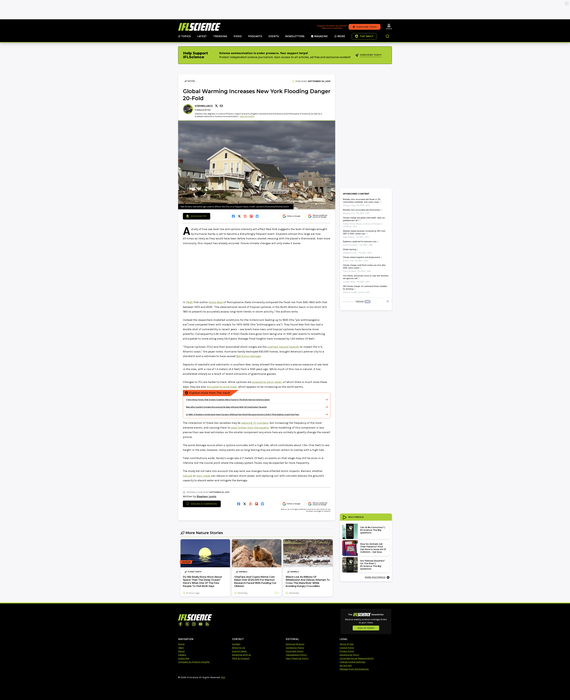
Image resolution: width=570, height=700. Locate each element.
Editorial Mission (295, 644)
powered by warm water (267, 382)
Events (274, 36)
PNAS (189, 302)
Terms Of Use (346, 644)
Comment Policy (294, 651)
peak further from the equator (250, 427)
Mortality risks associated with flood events (361, 210)
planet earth (194, 572)
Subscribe (183, 658)
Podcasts (255, 36)
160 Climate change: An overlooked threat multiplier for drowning (365, 287)
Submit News (239, 651)
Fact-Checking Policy (297, 658)
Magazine (321, 36)
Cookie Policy (347, 647)
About (181, 651)
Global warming (349, 249)
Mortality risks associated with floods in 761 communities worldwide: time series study (362, 200)
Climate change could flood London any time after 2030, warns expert (364, 266)
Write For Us (238, 647)
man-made (203, 475)
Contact (236, 644)
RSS (223, 677)
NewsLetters (294, 36)
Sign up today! (365, 628)
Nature (191, 81)
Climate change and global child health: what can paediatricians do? (364, 219)
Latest (202, 36)
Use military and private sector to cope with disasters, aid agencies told (366, 277)
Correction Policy (295, 647)
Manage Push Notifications (354, 669)
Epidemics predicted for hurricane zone (359, 241)
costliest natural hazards (283, 346)
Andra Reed (216, 302)
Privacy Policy (347, 651)
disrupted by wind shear (222, 386)
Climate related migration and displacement (361, 257)
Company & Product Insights (194, 661)
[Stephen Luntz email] (221, 106)
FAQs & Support (241, 658)
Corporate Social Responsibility (357, 658)
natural (187, 475)
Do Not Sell (346, 665)
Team (181, 647)
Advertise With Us (241, 654)
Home (181, 644)
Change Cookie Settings (352, 661)
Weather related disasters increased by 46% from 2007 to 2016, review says (364, 232)
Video (238, 36)
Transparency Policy (296, 654)
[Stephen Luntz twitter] (217, 106)
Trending (220, 36)
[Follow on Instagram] (193, 624)
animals (243, 572)
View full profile (247, 116)
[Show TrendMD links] (388, 301)
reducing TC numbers (254, 423)
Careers (182, 654)
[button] (388, 36)
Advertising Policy (349, 654)
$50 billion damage (248, 356)
